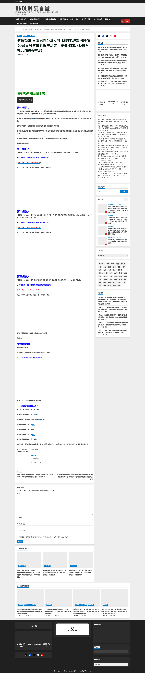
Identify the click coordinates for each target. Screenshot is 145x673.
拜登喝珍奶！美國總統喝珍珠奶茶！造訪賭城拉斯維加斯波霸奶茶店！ (102, 240)
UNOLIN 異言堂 (32, 8)
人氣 (100, 267)
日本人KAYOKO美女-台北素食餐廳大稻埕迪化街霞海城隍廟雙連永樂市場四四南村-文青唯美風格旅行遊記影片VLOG (74, 475)
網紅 (125, 279)
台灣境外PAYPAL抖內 (34, 644)
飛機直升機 (90, 605)
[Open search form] (118, 21)
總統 (100, 282)
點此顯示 (28, 100)
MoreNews (78, 671)
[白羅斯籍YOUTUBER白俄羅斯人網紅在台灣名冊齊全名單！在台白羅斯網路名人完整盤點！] (81, 560)
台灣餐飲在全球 (112, 203)
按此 (32, 119)
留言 (19, 493)
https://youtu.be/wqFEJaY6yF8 (29, 162)
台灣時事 (105, 605)
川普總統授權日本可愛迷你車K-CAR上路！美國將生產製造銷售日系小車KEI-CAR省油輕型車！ (112, 48)
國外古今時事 (86, 19)
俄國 (109, 267)
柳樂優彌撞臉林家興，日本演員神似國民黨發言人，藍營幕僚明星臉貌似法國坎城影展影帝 (112, 309)
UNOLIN (20, 54)
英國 (124, 282)
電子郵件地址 (21, 524)
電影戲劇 (119, 203)
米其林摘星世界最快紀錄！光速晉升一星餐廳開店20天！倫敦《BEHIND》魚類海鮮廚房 (112, 56)
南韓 (119, 267)
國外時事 (119, 236)
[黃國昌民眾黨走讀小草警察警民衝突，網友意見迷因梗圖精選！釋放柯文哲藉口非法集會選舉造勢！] (114, 598)
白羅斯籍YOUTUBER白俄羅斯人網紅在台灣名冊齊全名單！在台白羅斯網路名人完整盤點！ (80, 572)
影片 (120, 273)
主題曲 (123, 264)
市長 (111, 273)
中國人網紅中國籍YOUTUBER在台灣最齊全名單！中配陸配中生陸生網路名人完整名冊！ (113, 325)
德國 (125, 273)
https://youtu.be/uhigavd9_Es (29, 290)
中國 (117, 264)
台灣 (104, 270)
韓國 (119, 285)
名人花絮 (77, 605)
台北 (124, 267)
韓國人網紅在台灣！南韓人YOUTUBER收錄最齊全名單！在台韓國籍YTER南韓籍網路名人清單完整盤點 (28, 573)
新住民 (105, 276)
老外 (119, 282)
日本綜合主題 (27, 605)
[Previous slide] (125, 199)
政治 (100, 276)
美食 (114, 282)
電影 (114, 285)
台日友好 (20, 35)
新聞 (111, 276)
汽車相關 (34, 605)
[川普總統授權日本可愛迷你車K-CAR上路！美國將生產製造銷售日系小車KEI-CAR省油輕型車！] (30, 598)
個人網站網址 (21, 530)
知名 (120, 279)
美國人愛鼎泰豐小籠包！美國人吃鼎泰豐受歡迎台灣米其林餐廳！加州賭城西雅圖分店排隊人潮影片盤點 (102, 229)
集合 (109, 285)
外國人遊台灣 (32, 35)
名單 (109, 270)
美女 (109, 282)
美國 (104, 282)
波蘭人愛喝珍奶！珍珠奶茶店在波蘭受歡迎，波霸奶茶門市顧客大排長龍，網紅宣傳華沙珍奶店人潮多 (102, 218)
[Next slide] (127, 199)
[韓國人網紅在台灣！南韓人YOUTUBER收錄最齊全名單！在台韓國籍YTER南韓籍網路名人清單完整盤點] (29, 560)
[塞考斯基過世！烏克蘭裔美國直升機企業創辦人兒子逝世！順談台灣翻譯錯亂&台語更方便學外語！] (86, 598)
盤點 (115, 279)
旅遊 (115, 276)
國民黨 (120, 270)
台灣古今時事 (74, 19)
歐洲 (100, 279)
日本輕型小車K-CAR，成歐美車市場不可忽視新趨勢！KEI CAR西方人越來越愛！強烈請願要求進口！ (113, 83)
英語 (100, 285)
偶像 (114, 267)
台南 (100, 270)
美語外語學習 (84, 605)
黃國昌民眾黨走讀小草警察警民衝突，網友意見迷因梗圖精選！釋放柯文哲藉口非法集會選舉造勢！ (112, 69)
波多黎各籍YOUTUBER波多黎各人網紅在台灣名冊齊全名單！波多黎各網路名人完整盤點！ (54, 572)
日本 (120, 276)
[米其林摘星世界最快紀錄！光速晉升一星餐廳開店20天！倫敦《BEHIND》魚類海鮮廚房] (58, 598)
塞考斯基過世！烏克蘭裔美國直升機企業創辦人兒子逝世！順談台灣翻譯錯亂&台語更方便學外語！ (112, 62)
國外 (114, 270)
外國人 (101, 273)
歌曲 (125, 276)
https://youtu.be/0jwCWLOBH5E (29, 227)
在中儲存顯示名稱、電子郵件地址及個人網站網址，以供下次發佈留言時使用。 (44, 537)
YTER (107, 264)
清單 (111, 279)
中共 (112, 264)
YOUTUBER (101, 264)
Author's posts (38, 462)
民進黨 (105, 279)
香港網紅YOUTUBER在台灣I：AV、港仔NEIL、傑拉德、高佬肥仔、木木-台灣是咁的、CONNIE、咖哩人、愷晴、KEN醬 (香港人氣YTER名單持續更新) (113, 300)
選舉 (104, 285)
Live (127, 21)
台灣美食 (25, 35)
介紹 (104, 267)
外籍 (106, 273)
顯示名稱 (20, 517)
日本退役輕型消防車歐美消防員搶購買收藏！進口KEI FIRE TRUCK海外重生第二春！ (112, 77)
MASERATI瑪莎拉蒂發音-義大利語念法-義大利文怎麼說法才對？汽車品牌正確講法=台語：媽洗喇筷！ (35, 474)
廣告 (115, 273)
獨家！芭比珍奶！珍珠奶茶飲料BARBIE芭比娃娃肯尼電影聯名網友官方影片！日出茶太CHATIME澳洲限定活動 (102, 207)
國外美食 (49, 605)
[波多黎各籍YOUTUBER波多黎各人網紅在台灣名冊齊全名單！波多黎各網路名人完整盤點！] (55, 560)
